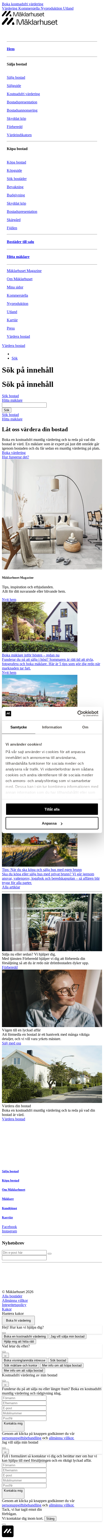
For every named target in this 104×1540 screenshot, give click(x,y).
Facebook (9, 1227)
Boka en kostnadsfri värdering (25, 1336)
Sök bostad (58, 1360)
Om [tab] (85, 727)
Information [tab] (52, 727)
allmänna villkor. (61, 1438)
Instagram (9, 1231)
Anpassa (49, 823)
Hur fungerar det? (15, 457)
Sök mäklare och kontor (20, 1365)
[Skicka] (50, 1253)
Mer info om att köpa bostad (62, 1365)
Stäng (50, 1518)
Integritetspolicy (14, 1305)
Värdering (10, 8)
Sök (15, 358)
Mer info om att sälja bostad (23, 1370)
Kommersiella (29, 8)
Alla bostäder (12, 1296)
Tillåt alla (52, 809)
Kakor (7, 1309)
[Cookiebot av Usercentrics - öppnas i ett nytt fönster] (77, 714)
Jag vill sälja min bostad (67, 1336)
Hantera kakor (13, 1313)
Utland (68, 8)
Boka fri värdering (18, 1320)
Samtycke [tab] (18, 727)
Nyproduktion (52, 8)
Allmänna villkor (15, 1300)
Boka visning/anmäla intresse (24, 1360)
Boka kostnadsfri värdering (22, 4)
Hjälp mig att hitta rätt (19, 1341)
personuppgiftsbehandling (21, 1438)
